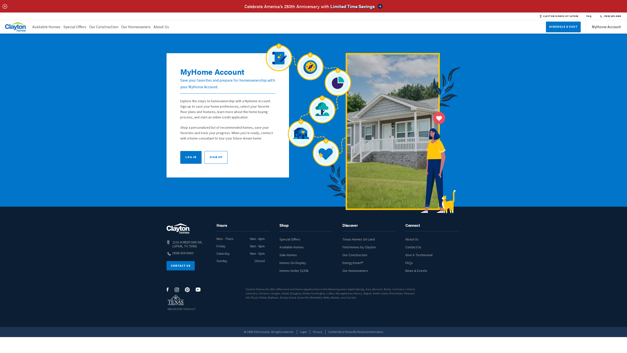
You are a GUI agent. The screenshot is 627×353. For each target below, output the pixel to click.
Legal (303, 332)
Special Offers (74, 27)
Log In (190, 157)
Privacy (317, 332)
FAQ (589, 16)
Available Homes (46, 27)
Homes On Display (292, 263)
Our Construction (103, 27)
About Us (161, 27)
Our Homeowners (136, 27)
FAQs (409, 263)
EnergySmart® (352, 263)
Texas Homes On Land (358, 239)
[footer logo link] (178, 228)
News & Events (416, 270)
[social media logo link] (168, 290)
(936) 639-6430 (612, 16)
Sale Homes (288, 255)
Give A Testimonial (419, 255)
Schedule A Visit (563, 27)
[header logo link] (15, 27)
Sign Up (216, 157)
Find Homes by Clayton (359, 247)
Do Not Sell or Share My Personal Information (355, 332)
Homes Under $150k (294, 270)
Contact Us (181, 266)
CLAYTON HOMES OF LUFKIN (560, 16)
